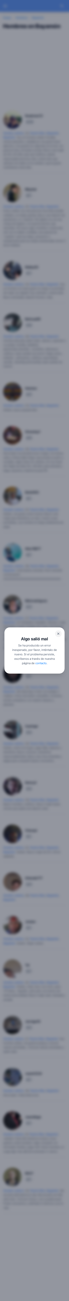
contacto (41, 663)
